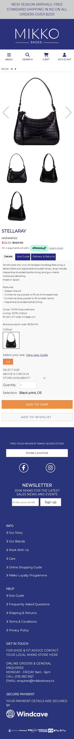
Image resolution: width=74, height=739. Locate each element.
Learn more (56, 247)
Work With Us (18, 550)
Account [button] (65, 59)
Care (11, 559)
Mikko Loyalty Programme (27, 575)
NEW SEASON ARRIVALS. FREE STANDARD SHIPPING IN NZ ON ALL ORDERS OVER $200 (37, 9)
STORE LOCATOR (37, 452)
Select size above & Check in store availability (16, 373)
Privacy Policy (18, 630)
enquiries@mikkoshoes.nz (35, 681)
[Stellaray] (37, 111)
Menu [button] (9, 59)
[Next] (69, 112)
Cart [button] (46, 59)
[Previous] (6, 112)
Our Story (15, 533)
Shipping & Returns (22, 613)
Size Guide (16, 595)
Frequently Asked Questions (29, 604)
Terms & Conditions (22, 621)
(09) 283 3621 (24, 676)
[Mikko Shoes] (37, 34)
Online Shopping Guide (25, 567)
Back (7, 68)
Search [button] (28, 59)
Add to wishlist (36, 417)
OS (8, 362)
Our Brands (16, 541)
